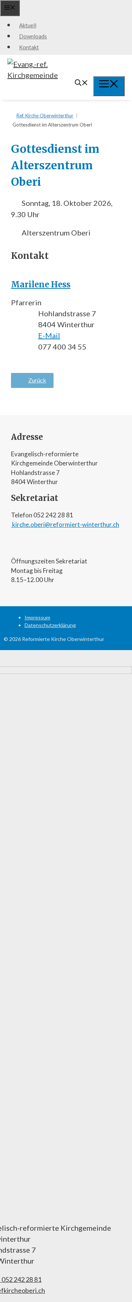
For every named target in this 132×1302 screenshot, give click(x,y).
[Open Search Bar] (81, 83)
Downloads (33, 36)
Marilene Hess (40, 284)
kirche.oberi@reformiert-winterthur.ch (65, 524)
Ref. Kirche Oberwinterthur (44, 115)
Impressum (37, 617)
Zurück (37, 380)
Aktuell (27, 25)
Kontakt (29, 47)
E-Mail (49, 335)
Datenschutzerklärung (50, 625)
